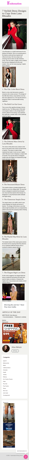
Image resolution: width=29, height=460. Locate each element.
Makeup (5, 376)
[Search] (26, 3)
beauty (21, 192)
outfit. (3, 153)
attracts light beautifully (8, 208)
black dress (10, 95)
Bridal (4, 365)
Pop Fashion (6, 386)
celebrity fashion (6, 367)
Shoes (4, 388)
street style (5, 393)
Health (4, 372)
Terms (21, 455)
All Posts (15, 351)
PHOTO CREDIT (6, 301)
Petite (4, 381)
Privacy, (18, 455)
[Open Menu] (2, 3)
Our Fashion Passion (8, 379)
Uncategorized (6, 395)
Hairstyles (5, 370)
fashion (22, 58)
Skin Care (5, 390)
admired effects (6, 282)
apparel (5, 360)
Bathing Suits (6, 363)
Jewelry (5, 374)
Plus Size (5, 383)
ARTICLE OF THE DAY (11, 312)
